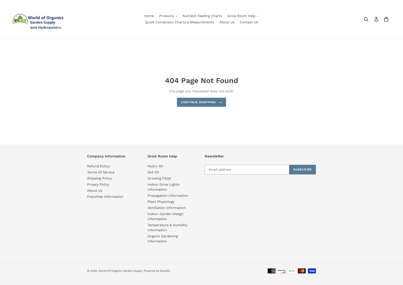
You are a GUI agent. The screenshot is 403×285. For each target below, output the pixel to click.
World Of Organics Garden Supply (120, 270)
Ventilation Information (167, 208)
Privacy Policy (98, 184)
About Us (94, 191)
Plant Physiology (161, 202)
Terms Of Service (100, 172)
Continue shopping (198, 102)
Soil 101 (153, 172)
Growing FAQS (159, 178)
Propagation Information (168, 196)
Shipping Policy (99, 178)
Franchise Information (105, 197)
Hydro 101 (155, 166)
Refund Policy (98, 166)
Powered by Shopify (157, 270)
